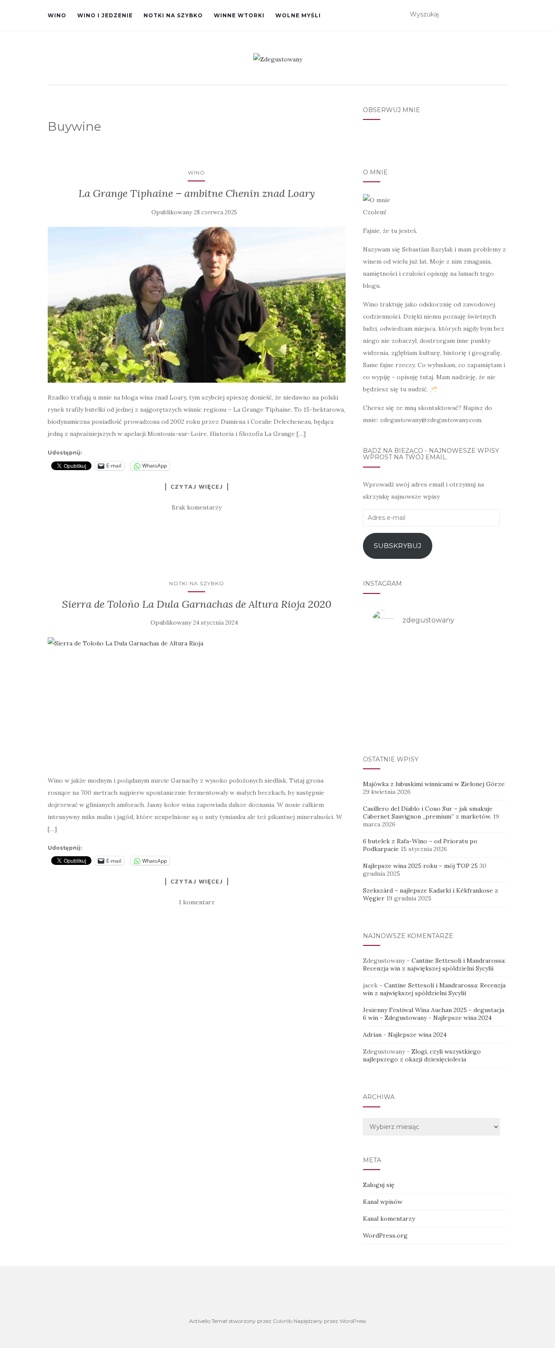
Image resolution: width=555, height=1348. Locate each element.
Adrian (372, 1034)
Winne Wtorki (239, 15)
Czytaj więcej (196, 486)
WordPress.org (385, 1235)
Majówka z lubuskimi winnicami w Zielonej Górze (434, 784)
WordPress (353, 1321)
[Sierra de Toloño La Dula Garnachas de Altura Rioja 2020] (197, 701)
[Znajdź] (501, 14)
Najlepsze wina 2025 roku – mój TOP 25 (420, 866)
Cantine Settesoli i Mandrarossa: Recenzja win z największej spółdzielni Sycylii (434, 964)
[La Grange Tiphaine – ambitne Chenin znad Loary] (197, 305)
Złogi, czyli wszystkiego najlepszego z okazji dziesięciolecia (422, 1055)
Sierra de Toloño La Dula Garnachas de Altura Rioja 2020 (196, 604)
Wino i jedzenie (105, 15)
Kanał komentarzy (389, 1218)
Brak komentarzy (197, 507)
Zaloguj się (379, 1185)
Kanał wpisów (382, 1202)
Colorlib (282, 1321)
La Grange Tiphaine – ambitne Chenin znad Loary (196, 193)
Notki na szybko (173, 15)
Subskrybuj (397, 546)
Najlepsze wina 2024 (462, 1018)
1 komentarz (197, 902)
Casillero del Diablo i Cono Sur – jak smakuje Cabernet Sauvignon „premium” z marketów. (428, 812)
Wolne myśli (298, 15)
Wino (57, 15)
